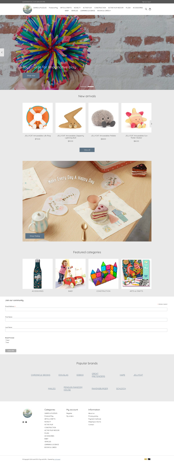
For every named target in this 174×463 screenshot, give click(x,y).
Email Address (10, 306)
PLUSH (128, 8)
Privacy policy (93, 416)
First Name (8, 317)
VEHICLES (74, 11)
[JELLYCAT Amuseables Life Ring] (38, 118)
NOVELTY (77, 8)
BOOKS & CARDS (50, 447)
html (8, 340)
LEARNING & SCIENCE (87, 11)
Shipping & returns (94, 422)
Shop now (31, 75)
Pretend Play (53, 8)
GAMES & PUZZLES (40, 8)
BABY (67, 11)
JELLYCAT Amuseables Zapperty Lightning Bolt (70, 136)
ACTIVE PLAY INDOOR (115, 8)
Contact (91, 425)
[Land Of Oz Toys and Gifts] (27, 9)
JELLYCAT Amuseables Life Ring (38, 135)
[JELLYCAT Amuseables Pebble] (103, 118)
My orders (70, 416)
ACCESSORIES (138, 8)
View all (87, 150)
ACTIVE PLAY (87, 8)
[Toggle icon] (146, 9)
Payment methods (94, 419)
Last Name (8, 327)
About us (91, 413)
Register (69, 413)
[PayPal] (145, 459)
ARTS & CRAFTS (66, 8)
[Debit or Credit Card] (149, 459)
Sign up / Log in (146, 2)
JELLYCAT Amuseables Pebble (103, 135)
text (8, 342)
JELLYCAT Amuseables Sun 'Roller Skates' (136, 136)
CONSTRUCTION (100, 8)
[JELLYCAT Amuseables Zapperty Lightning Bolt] (70, 118)
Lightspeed (57, 459)
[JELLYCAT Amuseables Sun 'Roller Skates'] (136, 118)
